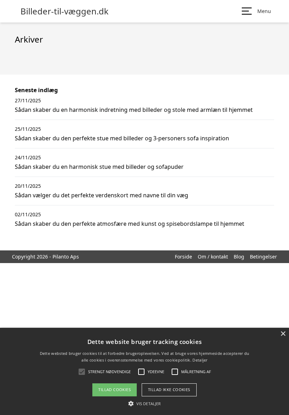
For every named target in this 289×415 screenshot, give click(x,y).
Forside (183, 256)
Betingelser (263, 256)
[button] (144, 403)
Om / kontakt (213, 256)
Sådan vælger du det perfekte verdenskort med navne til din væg (101, 195)
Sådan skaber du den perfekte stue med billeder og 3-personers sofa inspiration (122, 138)
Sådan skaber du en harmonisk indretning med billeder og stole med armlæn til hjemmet (134, 110)
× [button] (282, 334)
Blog (239, 256)
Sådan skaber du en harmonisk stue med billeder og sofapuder (99, 167)
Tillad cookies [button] (114, 389)
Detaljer (199, 360)
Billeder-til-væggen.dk (64, 11)
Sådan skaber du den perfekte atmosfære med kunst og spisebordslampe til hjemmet (129, 224)
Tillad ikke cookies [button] (169, 389)
